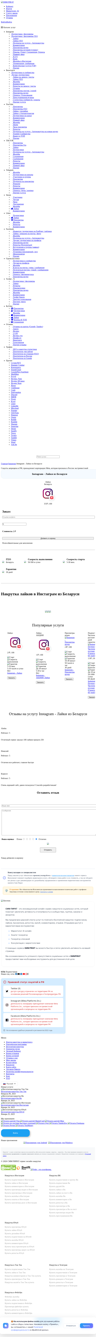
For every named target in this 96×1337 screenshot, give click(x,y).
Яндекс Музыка (17, 381)
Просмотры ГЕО (19, 109)
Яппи (13, 385)
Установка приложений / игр (25, 252)
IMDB (13, 397)
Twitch (13, 435)
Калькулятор (11, 1062)
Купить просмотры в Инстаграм (18, 1193)
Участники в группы (21, 177)
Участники (17, 197)
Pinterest (14, 415)
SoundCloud (16, 370)
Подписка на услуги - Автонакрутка (28, 43)
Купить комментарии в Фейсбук (18, 1313)
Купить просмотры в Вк (59, 1206)
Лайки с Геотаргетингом (23, 113)
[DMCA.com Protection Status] (8, 1169)
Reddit (13, 419)
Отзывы (9, 18)
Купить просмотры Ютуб (15, 1227)
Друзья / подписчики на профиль (26, 240)
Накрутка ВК (55, 1175)
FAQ (8, 1078)
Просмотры (17, 106)
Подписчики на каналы (22, 175)
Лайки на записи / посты (23, 77)
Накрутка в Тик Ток (13, 1265)
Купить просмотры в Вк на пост (63, 1209)
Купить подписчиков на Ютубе (18, 1237)
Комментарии (18, 45)
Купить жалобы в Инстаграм (17, 1196)
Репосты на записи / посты (24, 86)
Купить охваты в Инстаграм (17, 1199)
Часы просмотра (19, 127)
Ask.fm (14, 444)
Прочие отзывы (19, 345)
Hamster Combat (17, 365)
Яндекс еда (17, 336)
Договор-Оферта (13, 1069)
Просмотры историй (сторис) (25, 50)
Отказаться (71, 1326)
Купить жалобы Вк (57, 1196)
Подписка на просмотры (23, 181)
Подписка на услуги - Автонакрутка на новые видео (35, 131)
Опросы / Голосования (22, 95)
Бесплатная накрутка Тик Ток (13, 1091)
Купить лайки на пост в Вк (60, 1193)
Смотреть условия (46, 892)
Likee (13, 404)
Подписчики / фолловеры (22, 34)
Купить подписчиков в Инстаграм (19, 1180)
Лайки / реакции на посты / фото (26, 233)
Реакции (16, 184)
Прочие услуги (19, 102)
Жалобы (16, 82)
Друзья (15, 199)
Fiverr (13, 399)
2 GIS (15, 333)
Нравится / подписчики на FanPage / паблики (32, 231)
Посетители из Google (22, 358)
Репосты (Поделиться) (22, 245)
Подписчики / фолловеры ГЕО (24, 36)
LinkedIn (14, 406)
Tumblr (14, 438)
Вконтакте (17, 340)
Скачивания (17, 159)
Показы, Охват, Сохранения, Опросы (28, 52)
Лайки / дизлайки (20, 111)
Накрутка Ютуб (11, 1223)
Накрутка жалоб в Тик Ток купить (19, 1282)
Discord (14, 395)
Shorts (15, 125)
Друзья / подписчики (20, 75)
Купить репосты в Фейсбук (16, 1310)
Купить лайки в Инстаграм (16, 1183)
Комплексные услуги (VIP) (24, 66)
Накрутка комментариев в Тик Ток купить (23, 1276)
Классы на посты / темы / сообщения (28, 268)
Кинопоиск (16, 367)
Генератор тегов (13, 1049)
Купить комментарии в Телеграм (63, 1286)
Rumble (14, 422)
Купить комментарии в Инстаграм (19, 1186)
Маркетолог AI (12, 11)
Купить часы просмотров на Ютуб (19, 1247)
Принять (86, 1326)
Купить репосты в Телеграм (61, 1282)
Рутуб (13, 376)
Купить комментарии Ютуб (16, 1243)
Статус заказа (12, 13)
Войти (3, 22)
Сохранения (17, 156)
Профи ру (16, 338)
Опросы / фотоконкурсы (23, 274)
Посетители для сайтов (22, 351)
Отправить (48, 850)
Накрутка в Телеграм (58, 1265)
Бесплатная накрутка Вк (11, 1098)
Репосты (16, 129)
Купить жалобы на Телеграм (61, 1269)
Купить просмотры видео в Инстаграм (21, 1190)
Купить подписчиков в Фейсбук (18, 1303)
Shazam (14, 424)
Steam (13, 429)
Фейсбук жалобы (12, 1297)
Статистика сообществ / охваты (26, 100)
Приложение (11, 15)
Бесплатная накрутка (15, 1047)
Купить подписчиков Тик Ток (17, 1269)
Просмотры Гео (19, 145)
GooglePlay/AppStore (19, 372)
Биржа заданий (12, 1056)
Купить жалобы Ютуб (14, 1240)
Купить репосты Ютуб (14, 1253)
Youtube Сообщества (21, 134)
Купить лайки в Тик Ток (15, 1272)
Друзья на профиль (20, 263)
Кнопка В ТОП (20, 320)
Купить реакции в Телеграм (61, 1279)
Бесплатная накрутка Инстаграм (15, 1105)
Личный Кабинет (13, 1051)
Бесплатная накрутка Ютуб (12, 1112)
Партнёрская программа (16, 1044)
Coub (13, 390)
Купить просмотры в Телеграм (62, 1276)
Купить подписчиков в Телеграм (63, 1272)
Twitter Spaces (18, 297)
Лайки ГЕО (17, 41)
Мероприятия (18, 254)
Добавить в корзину (48, 538)
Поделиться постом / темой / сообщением (30, 270)
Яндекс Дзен (16, 379)
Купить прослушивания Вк (60, 1216)
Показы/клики (18, 288)
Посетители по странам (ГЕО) (25, 354)
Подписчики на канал (22, 116)
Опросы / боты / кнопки (23, 190)
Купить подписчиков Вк (59, 1183)
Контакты (10, 1074)
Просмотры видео (20, 47)
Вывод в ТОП (18, 136)
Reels (14, 59)
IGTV (15, 57)
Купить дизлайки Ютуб (15, 1233)
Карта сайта (11, 1067)
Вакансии (10, 1065)
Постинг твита (19, 302)
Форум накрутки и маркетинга (19, 1042)
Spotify (14, 431)
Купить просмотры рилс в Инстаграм (21, 1203)
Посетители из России (22, 356)
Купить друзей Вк (57, 1186)
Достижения (18, 204)
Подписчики (18, 150)
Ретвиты (16, 286)
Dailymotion (16, 392)
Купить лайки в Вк (57, 1190)
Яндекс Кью (16, 383)
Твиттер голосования (21, 299)
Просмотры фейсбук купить (17, 1306)
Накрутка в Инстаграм (14, 1175)
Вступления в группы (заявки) (25, 247)
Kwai (13, 401)
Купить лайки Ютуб (13, 1230)
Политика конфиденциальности (19, 1071)
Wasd (13, 442)
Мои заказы (11, 1060)
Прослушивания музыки (23, 97)
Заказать (11, 678)
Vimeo (13, 440)
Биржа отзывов (12, 1053)
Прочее (15, 68)
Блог (8, 1076)
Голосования (18, 342)
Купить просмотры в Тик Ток (17, 1279)
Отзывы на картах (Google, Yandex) (27, 326)
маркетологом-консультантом (63, 875)
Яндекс (15, 331)
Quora (13, 417)
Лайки (15, 38)
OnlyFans (15, 413)
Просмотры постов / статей (24, 91)
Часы (14, 202)
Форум (9, 9)
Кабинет (9, 6)
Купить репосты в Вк (58, 1203)
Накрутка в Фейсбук (13, 1292)
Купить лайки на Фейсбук (16, 1300)
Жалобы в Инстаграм (21, 61)
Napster (14, 410)
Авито (15, 329)
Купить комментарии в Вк (60, 1199)
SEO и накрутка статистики (24, 349)
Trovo (13, 433)
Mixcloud (15, 408)
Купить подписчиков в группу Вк (63, 1180)
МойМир (15, 374)
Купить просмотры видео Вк (61, 1212)
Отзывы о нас (12, 1058)
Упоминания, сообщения (23, 63)
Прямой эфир (18, 54)
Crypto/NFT (16, 363)
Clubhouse (15, 388)
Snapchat (14, 426)
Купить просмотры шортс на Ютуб (20, 1250)
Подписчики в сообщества (22, 72)
